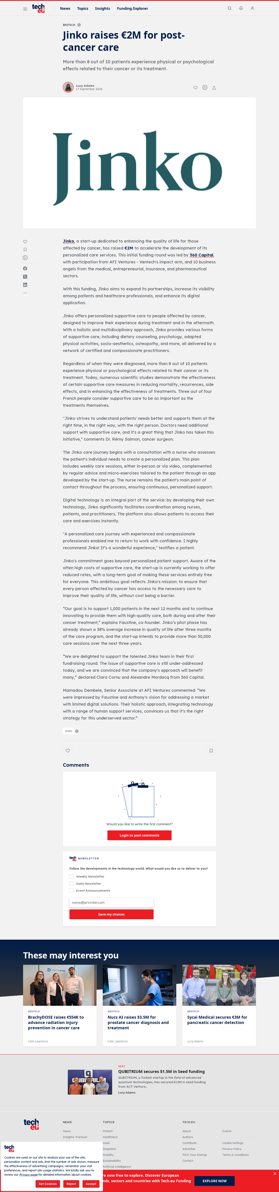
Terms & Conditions (235, 1155)
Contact (187, 1161)
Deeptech (109, 1149)
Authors (187, 1137)
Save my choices (111, 914)
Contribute (189, 1143)
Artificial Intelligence (117, 1167)
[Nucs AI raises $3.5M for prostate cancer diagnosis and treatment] (139, 985)
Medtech (34, 1011)
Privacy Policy (231, 1149)
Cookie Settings (232, 1143)
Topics (82, 8)
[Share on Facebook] (25, 268)
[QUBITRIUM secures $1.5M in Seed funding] (90, 1082)
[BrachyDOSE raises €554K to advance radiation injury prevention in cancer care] (60, 985)
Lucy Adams (195, 1041)
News (65, 8)
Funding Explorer (132, 8)
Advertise (188, 1149)
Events (226, 1131)
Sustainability (112, 1161)
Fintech (108, 1131)
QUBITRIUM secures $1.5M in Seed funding (161, 1071)
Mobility (108, 1155)
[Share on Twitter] (25, 277)
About (186, 1131)
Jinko (68, 731)
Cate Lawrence (38, 1041)
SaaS (106, 1143)
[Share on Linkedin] (25, 285)
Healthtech (110, 1137)
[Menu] (25, 10)
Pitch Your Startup (194, 1155)
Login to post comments (139, 835)
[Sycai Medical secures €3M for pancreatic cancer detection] (219, 985)
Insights (102, 8)
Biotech (69, 25)
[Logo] (40, 8)
